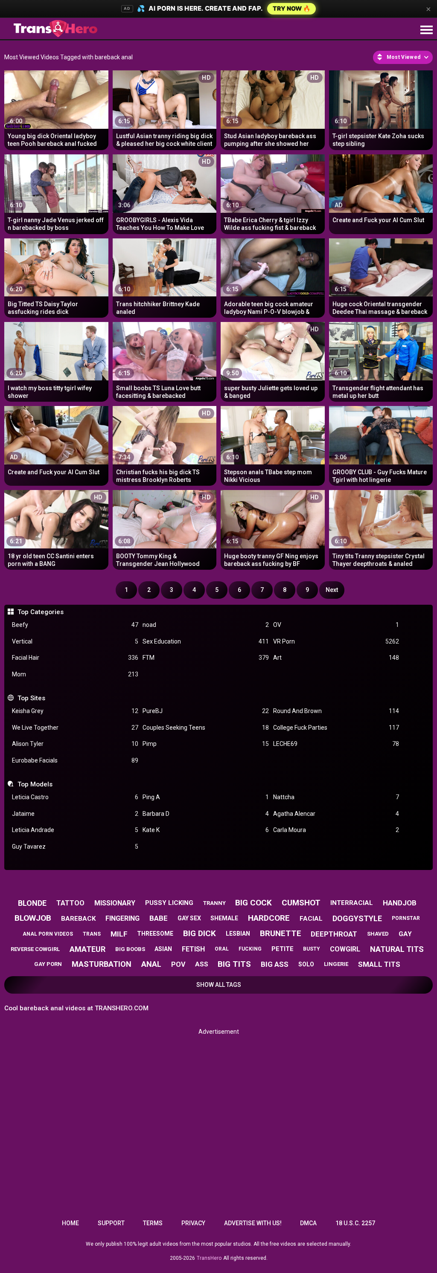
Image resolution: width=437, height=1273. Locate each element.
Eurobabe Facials (75, 760)
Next (332, 589)
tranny (214, 903)
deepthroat (334, 934)
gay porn (48, 964)
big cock (253, 903)
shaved (378, 934)
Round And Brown (336, 711)
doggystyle (357, 918)
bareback (78, 918)
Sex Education (206, 641)
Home (70, 1223)
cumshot (301, 903)
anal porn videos (48, 934)
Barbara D (206, 813)
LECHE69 (336, 743)
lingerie (336, 964)
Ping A (206, 797)
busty (311, 949)
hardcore (269, 918)
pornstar (406, 918)
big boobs (130, 949)
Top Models (34, 784)
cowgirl (345, 949)
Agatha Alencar (336, 813)
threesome (155, 933)
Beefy (75, 624)
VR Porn (336, 641)
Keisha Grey (75, 711)
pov (178, 964)
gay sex (189, 918)
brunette (280, 933)
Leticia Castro (75, 797)
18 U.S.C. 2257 (355, 1223)
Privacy (193, 1223)
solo (306, 964)
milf (119, 934)
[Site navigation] (426, 30)
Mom (75, 674)
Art (336, 657)
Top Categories (40, 612)
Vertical (75, 641)
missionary (114, 903)
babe (158, 918)
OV (336, 624)
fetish (193, 949)
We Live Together (75, 727)
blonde (32, 903)
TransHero (209, 1258)
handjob (400, 903)
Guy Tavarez (75, 846)
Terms (153, 1223)
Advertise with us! (253, 1223)
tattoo (70, 903)
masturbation (101, 964)
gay (405, 934)
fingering (122, 918)
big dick (199, 933)
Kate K (206, 829)
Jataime (75, 813)
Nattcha (336, 797)
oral (222, 949)
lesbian (238, 933)
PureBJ (206, 711)
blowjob (33, 918)
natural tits (397, 949)
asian (163, 948)
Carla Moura (336, 829)
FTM (206, 657)
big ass (274, 964)
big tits (234, 964)
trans (92, 934)
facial (311, 918)
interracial (351, 903)
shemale (224, 918)
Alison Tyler (75, 743)
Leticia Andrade (75, 829)
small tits (379, 964)
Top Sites (31, 698)
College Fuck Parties (336, 727)
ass (201, 964)
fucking (250, 949)
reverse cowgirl (35, 949)
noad (206, 624)
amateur (87, 949)
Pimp (206, 743)
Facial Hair (75, 657)
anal (151, 964)
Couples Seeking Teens (206, 727)
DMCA (308, 1223)
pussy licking (169, 903)
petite (282, 949)
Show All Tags (218, 984)
